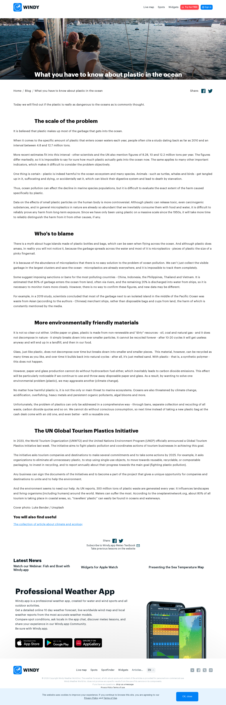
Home (17, 90)
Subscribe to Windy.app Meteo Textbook (110, 545)
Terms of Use (110, 698)
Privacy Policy (107, 687)
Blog (28, 90)
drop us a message (124, 684)
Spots (161, 7)
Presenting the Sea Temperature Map (176, 567)
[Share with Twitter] (210, 91)
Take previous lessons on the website (113, 548)
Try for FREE (191, 7)
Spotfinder (108, 670)
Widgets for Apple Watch (99, 567)
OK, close (187, 696)
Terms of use (119, 687)
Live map (148, 7)
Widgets (173, 7)
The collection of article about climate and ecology (48, 524)
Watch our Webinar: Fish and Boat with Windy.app (41, 568)
